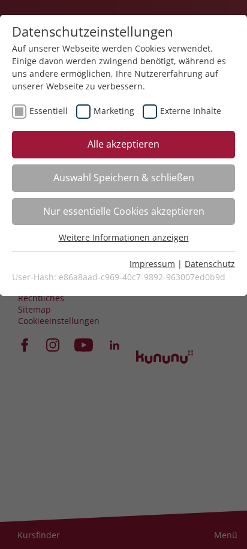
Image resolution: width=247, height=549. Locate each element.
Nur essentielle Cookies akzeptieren (123, 211)
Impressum (152, 263)
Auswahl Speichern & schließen (123, 177)
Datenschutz (210, 263)
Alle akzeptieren (123, 144)
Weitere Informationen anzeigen (124, 237)
